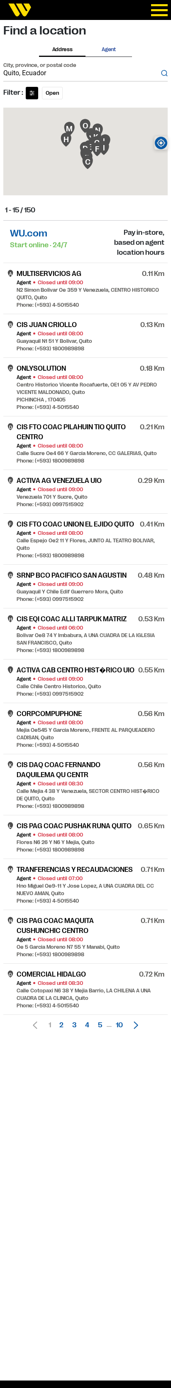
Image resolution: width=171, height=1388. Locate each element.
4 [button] (87, 1025)
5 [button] (100, 1025)
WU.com (28, 233)
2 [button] (61, 1025)
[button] (134, 1025)
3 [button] (74, 1025)
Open (52, 93)
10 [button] (119, 1025)
